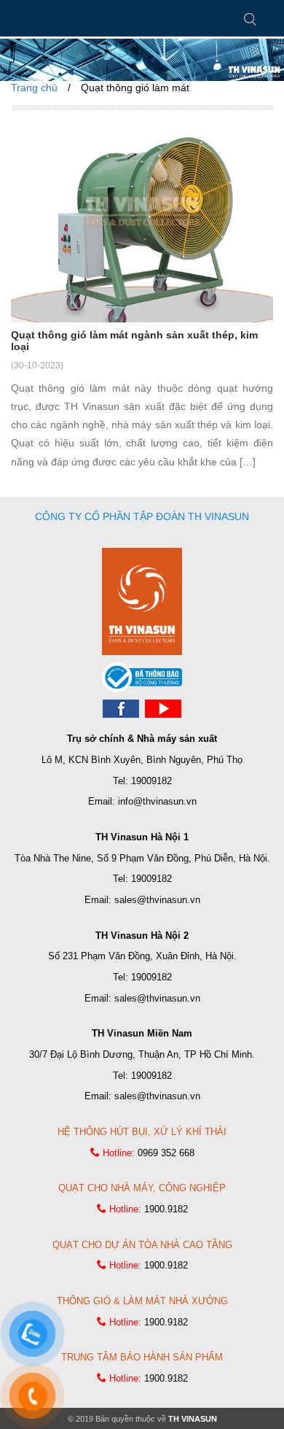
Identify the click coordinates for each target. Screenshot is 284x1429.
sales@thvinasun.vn (157, 899)
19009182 (151, 780)
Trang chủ (34, 87)
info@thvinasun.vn (157, 801)
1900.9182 (166, 1209)
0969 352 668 (166, 1152)
